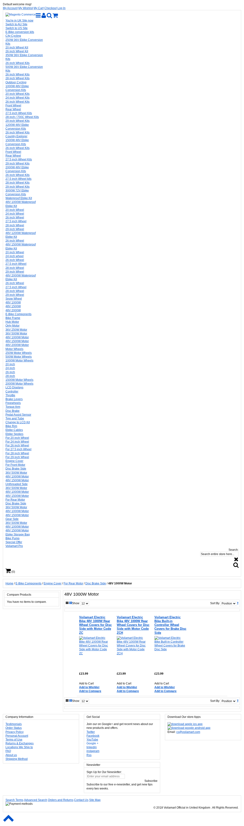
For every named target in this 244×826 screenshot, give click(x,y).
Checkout (50, 8)
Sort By (214, 603)
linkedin (91, 747)
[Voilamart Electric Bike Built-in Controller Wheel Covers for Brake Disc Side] (170, 652)
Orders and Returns (60, 800)
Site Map (95, 800)
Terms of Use (13, 739)
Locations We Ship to (19, 747)
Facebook (92, 735)
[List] (70, 603)
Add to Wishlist (89, 687)
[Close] (236, 559)
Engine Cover (52, 583)
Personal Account (16, 735)
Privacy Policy (14, 732)
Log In (61, 8)
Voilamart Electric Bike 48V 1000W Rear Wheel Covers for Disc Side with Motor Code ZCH (133, 625)
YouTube (92, 739)
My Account (10, 8)
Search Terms (14, 800)
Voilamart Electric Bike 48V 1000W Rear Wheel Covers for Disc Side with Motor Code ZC (95, 625)
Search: (234, 549)
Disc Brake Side (95, 583)
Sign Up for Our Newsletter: (104, 772)
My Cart (39, 8)
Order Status (13, 728)
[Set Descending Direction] (237, 603)
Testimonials (13, 724)
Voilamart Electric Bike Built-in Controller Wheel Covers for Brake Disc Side (170, 625)
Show (75, 603)
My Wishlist (25, 8)
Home (9, 583)
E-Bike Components (28, 583)
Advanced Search (35, 800)
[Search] (236, 565)
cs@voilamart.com (188, 732)
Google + (92, 743)
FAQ (8, 751)
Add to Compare (90, 691)
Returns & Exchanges (19, 743)
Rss (89, 755)
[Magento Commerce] (20, 14)
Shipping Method (16, 759)
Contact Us (81, 800)
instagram (92, 751)
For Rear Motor (73, 583)
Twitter (90, 732)
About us (11, 755)
